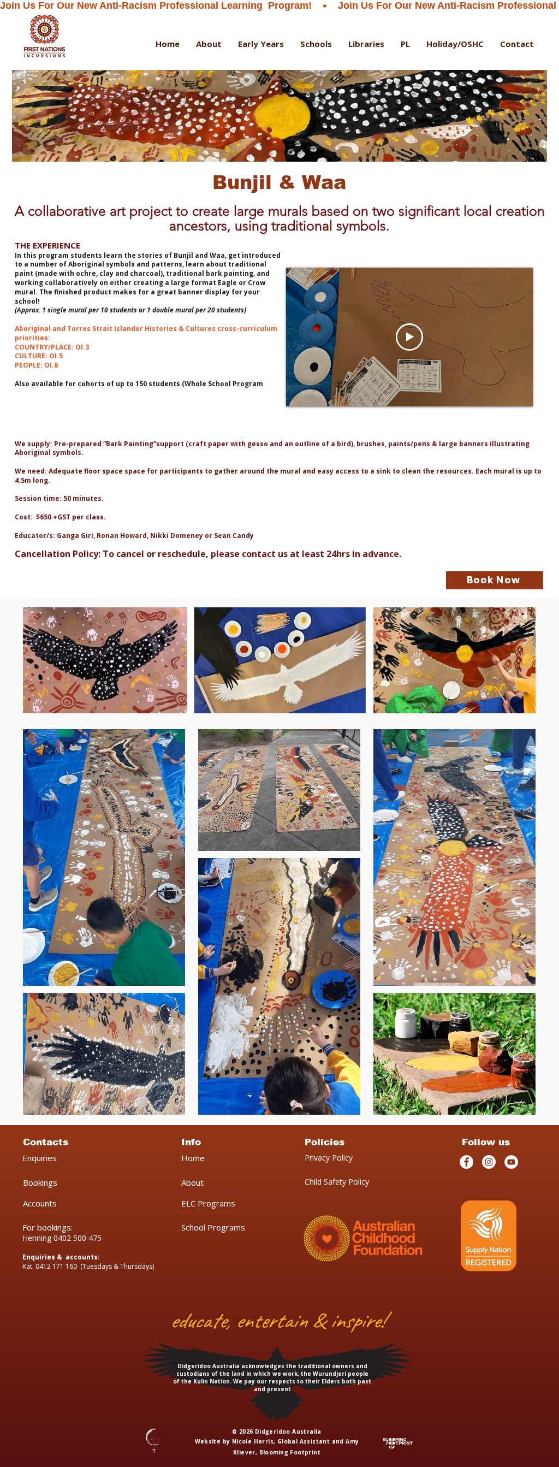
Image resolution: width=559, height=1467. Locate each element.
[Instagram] (489, 1162)
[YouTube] (511, 1162)
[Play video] (409, 337)
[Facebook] (466, 1162)
